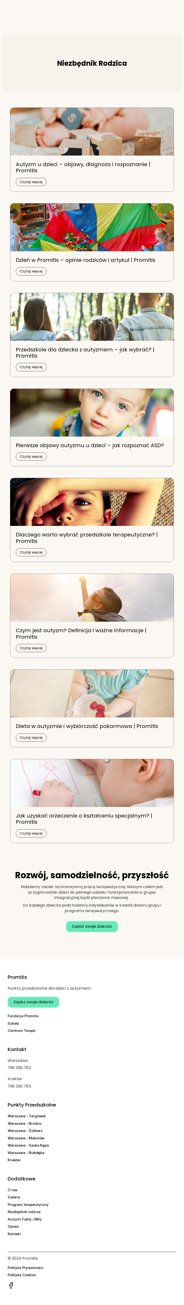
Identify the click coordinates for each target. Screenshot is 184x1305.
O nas (12, 1190)
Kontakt (14, 1234)
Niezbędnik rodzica (24, 1211)
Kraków (14, 1160)
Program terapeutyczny (28, 1204)
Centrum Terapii (21, 1030)
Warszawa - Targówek (27, 1116)
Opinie (13, 1226)
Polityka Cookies (22, 1275)
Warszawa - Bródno (24, 1123)
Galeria (14, 1197)
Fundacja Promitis (23, 1016)
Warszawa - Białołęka (26, 1152)
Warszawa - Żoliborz (25, 1130)
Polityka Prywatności (25, 1267)
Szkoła (14, 1023)
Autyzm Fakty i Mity (25, 1219)
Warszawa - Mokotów (26, 1138)
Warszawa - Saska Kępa (28, 1145)
